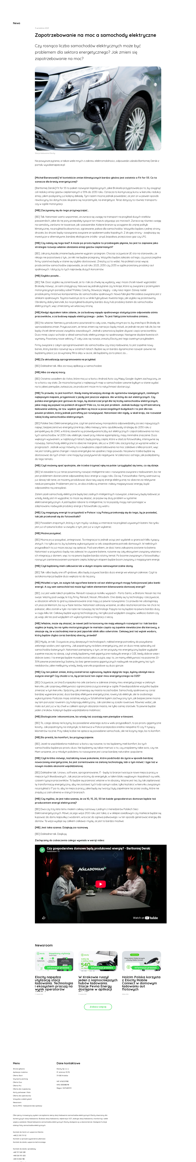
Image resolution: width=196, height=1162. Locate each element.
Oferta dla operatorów (22, 1096)
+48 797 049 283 (19, 1152)
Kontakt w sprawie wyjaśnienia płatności (29, 1139)
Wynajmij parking (20, 1079)
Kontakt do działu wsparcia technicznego (29, 1142)
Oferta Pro (17, 1086)
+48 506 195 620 (19, 1156)
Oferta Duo (17, 1082)
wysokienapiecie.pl (54, 164)
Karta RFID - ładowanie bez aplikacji (27, 1106)
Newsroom (17, 1102)
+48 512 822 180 (19, 1159)
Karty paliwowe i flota (21, 1092)
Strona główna (19, 1069)
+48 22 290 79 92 (19, 1135)
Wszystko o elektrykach (22, 1099)
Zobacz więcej (98, 1006)
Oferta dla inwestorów (22, 1089)
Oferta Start (18, 1075)
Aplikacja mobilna (20, 1072)
